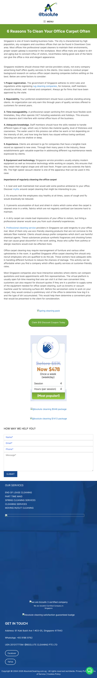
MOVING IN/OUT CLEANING (19, 508)
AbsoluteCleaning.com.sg (35, 671)
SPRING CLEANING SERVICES (20, 500)
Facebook (12, 653)
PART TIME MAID (13, 496)
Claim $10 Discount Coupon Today (48, 322)
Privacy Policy (82, 671)
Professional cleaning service (21, 228)
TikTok (10, 662)
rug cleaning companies (45, 86)
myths (16, 189)
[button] (89, 670)
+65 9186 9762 (24, 637)
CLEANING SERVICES (16, 504)
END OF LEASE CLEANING (18, 492)
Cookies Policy (53, 674)
